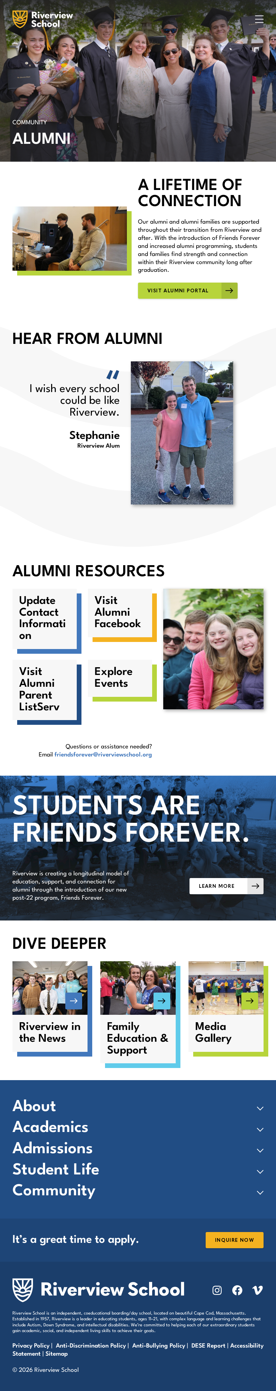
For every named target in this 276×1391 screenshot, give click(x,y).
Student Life (55, 1170)
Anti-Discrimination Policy (91, 1346)
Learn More (217, 886)
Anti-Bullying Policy (158, 1346)
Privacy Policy (30, 1346)
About (34, 1107)
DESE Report (209, 1346)
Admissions (52, 1149)
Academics (50, 1128)
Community (54, 1191)
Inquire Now (234, 1240)
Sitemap (56, 1354)
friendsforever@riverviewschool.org (103, 755)
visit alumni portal (178, 291)
